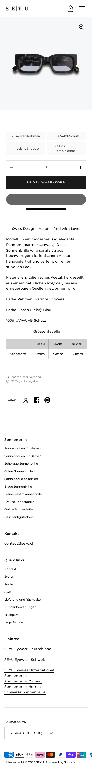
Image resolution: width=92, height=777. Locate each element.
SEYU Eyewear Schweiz (25, 659)
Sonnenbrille (15, 675)
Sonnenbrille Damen (23, 681)
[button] (11, 167)
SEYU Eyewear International (29, 670)
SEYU (40, 762)
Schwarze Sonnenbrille (25, 692)
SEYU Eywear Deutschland (28, 649)
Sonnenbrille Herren (22, 686)
